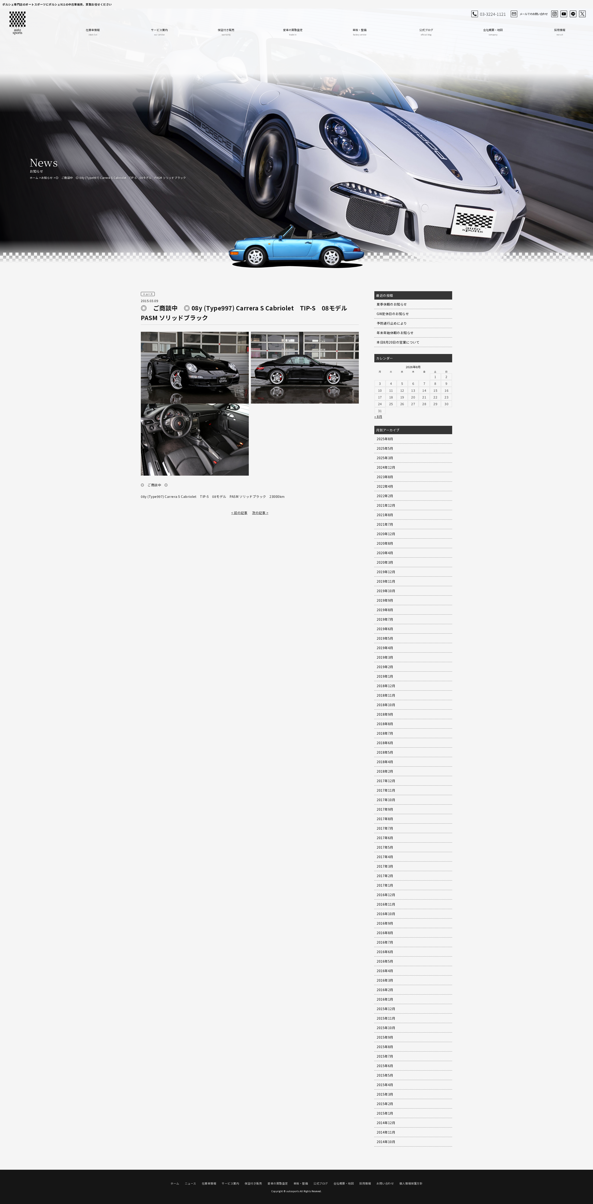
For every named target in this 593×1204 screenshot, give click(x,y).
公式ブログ (426, 32)
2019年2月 (385, 666)
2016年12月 (386, 894)
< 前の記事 (239, 512)
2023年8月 (385, 476)
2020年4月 (385, 552)
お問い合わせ (385, 1183)
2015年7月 (385, 1056)
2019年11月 (386, 581)
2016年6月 (385, 951)
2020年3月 (385, 562)
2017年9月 (385, 809)
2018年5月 (385, 752)
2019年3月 (385, 657)
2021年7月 (385, 524)
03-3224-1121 (493, 14)
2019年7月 (385, 619)
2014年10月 (386, 1141)
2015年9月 (385, 1037)
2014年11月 (386, 1132)
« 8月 (378, 416)
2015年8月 (385, 1046)
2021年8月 (385, 514)
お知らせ (47, 178)
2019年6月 (385, 628)
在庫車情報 (93, 32)
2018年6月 (385, 742)
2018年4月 (385, 761)
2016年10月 (386, 913)
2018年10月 (386, 704)
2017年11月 (386, 790)
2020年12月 (386, 533)
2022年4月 (385, 486)
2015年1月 (385, 1113)
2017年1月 (385, 885)
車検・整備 (359, 32)
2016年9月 (385, 923)
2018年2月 (385, 771)
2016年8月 (385, 932)
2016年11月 (386, 904)
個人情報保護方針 (411, 1183)
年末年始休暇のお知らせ (395, 332)
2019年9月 (385, 600)
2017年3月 (385, 866)
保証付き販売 (226, 32)
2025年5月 (385, 448)
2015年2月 (385, 1103)
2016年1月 (385, 999)
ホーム (34, 178)
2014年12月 (386, 1122)
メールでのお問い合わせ (534, 14)
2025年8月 (385, 438)
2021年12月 (386, 505)
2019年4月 (385, 647)
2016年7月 (385, 942)
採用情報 (559, 32)
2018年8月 (385, 723)
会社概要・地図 (493, 32)
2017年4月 (385, 856)
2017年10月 (386, 799)
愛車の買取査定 (293, 32)
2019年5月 (385, 638)
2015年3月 (385, 1094)
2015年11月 (386, 1018)
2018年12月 (386, 685)
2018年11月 (386, 695)
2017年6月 (385, 837)
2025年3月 (385, 457)
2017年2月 (385, 875)
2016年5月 (385, 961)
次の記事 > (260, 512)
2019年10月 (386, 590)
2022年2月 (385, 495)
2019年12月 (386, 571)
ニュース (190, 1183)
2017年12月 (386, 780)
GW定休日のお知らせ (393, 313)
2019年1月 (385, 676)
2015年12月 (386, 1008)
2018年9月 (385, 714)
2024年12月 (386, 467)
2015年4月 (385, 1084)
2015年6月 (385, 1065)
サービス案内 (159, 32)
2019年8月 (385, 609)
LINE (573, 14)
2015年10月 (386, 1027)
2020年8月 (385, 543)
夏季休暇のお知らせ (392, 304)
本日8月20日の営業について (398, 342)
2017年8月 (385, 818)
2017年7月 (385, 828)
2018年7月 (385, 733)
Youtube (563, 14)
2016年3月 (385, 980)
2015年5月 (385, 1075)
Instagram (554, 14)
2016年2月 (385, 989)
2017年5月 (385, 847)
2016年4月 (385, 970)
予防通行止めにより (392, 323)
